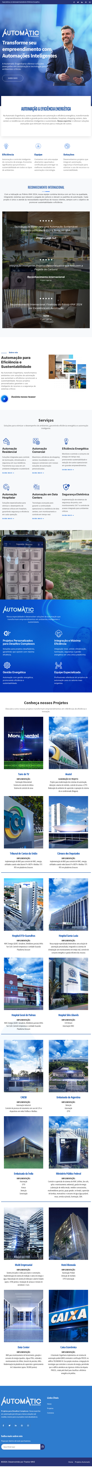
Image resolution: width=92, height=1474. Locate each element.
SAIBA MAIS (13, 78)
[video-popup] (4, 398)
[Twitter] (78, 2)
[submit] (42, 1447)
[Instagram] (89, 2)
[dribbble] (22, 1425)
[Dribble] (86, 2)
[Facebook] (74, 2)
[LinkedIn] (82, 2)
